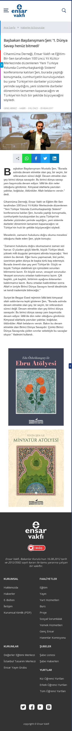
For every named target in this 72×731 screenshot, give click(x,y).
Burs (43, 606)
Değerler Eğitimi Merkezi (19, 655)
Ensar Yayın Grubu (15, 667)
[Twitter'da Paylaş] (45, 158)
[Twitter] (23, 707)
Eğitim (43, 587)
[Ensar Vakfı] (19, 16)
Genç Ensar (47, 631)
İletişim (8, 606)
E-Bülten (9, 600)
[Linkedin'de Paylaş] (54, 158)
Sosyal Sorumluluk (51, 619)
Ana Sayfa (9, 27)
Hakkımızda (11, 587)
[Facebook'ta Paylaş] (36, 158)
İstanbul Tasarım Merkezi (20, 661)
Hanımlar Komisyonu (53, 637)
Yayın (43, 593)
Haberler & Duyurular (33, 27)
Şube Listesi (47, 655)
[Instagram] (49, 707)
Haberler (9, 593)
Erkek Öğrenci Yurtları (53, 685)
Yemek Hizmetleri (51, 625)
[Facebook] (32, 707)
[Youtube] (40, 707)
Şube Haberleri (49, 661)
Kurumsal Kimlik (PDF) (17, 612)
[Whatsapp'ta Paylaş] (26, 158)
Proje (43, 612)
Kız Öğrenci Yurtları (52, 678)
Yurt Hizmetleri (49, 600)
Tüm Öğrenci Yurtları (53, 691)
